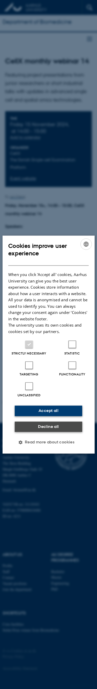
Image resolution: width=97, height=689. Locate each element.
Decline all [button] (48, 426)
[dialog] (48, 344)
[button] (49, 442)
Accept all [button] (48, 410)
